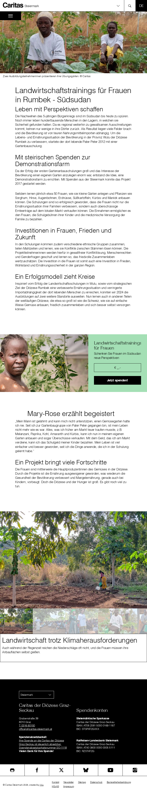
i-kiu (42, 784)
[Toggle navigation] (10, 16)
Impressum (68, 786)
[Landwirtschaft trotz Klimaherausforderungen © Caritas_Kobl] (16, 621)
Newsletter (69, 782)
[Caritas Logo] (13, 5)
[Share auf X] (61, 770)
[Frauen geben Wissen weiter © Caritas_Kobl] (81, 621)
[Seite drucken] (12, 770)
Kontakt (55, 782)
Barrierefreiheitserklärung (119, 782)
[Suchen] (131, 5)
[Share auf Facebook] (37, 770)
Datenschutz (96, 782)
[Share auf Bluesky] (86, 770)
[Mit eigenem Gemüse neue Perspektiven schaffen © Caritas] (114, 621)
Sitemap (82, 782)
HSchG (55, 786)
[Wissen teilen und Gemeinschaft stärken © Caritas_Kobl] (49, 621)
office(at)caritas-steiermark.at (35, 729)
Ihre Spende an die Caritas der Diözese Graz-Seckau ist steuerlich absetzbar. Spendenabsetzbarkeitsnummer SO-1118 (43, 744)
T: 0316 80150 (27, 725)
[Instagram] (135, 770)
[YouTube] (110, 770)
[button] (73, 5)
